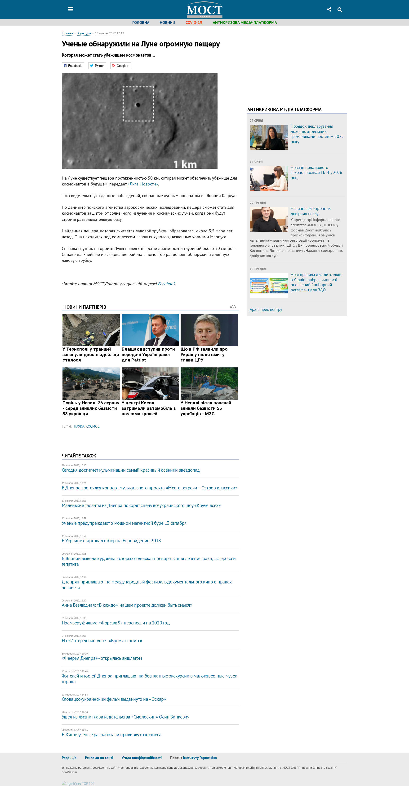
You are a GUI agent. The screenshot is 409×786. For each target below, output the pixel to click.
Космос (93, 426)
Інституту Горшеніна (200, 757)
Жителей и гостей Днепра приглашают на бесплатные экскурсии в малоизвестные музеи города (149, 679)
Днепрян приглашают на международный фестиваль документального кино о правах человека (146, 585)
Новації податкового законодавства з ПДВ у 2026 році (316, 172)
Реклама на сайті (99, 757)
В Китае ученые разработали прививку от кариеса (111, 735)
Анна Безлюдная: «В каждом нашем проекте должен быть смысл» (127, 605)
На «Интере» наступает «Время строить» (102, 640)
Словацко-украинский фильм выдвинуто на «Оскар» (114, 699)
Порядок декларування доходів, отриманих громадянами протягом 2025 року (317, 133)
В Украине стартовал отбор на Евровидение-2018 (111, 541)
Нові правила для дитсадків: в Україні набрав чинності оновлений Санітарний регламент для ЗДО (316, 282)
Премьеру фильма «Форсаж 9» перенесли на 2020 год (116, 623)
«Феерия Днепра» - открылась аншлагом (102, 658)
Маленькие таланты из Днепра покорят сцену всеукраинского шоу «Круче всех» (141, 505)
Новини (167, 22)
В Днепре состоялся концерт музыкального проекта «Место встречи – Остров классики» (150, 488)
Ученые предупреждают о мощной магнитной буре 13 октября (124, 523)
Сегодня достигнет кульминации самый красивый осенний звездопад (131, 470)
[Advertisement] (287, 64)
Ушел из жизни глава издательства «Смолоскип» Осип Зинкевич (126, 717)
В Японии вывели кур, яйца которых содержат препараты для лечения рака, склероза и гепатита (149, 561)
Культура (84, 33)
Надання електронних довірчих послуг (311, 211)
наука (79, 426)
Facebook (166, 283)
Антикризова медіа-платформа (245, 22)
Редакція (69, 757)
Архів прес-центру (266, 309)
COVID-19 (194, 22)
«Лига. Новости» (143, 184)
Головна (140, 22)
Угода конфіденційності (142, 757)
